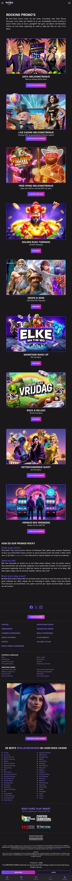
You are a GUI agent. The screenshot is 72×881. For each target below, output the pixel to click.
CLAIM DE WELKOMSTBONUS (36, 85)
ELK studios (8, 772)
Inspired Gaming (9, 796)
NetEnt (41, 759)
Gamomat (7, 785)
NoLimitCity (43, 761)
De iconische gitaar (43, 676)
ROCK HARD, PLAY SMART (36, 808)
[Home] (9, 3)
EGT (5, 770)
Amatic (6, 753)
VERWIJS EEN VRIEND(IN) (36, 531)
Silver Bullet (43, 787)
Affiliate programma (8, 672)
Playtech (42, 772)
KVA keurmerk (6, 674)
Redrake (42, 781)
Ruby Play (42, 785)
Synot (41, 793)
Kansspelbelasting (7, 664)
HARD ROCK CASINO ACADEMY (36, 738)
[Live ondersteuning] (69, 3)
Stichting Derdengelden (44, 672)
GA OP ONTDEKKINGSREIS (36, 475)
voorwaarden (19, 555)
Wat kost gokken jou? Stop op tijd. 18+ (36, 811)
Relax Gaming (43, 783)
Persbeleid (40, 674)
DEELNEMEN (36, 251)
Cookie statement (7, 676)
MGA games (43, 755)
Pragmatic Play (44, 774)
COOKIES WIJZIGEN (36, 617)
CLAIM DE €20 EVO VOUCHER (36, 138)
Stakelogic (42, 791)
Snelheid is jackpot (8, 661)
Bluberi (6, 761)
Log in (54, 872)
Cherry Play (7, 768)
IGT (5, 791)
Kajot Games (8, 800)
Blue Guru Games (9, 763)
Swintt (41, 796)
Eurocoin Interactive (10, 774)
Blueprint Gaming (9, 765)
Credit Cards (6, 659)
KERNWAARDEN (7, 629)
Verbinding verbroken (43, 664)
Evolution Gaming (9, 776)
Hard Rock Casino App (9, 669)
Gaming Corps (8, 783)
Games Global (8, 781)
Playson (41, 770)
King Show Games (45, 753)
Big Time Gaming (9, 759)
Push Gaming (43, 776)
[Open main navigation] (2, 3)
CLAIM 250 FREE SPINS (36, 194)
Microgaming (43, 757)
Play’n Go (42, 768)
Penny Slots (41, 659)
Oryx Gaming (43, 765)
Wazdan (41, 798)
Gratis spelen (41, 657)
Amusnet (7, 755)
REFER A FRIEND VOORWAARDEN (13, 646)
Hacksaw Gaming (9, 789)
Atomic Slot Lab (9, 757)
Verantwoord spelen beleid (45, 669)
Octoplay (42, 763)
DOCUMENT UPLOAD (44, 642)
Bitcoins (39, 661)
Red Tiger (42, 778)
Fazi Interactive (9, 778)
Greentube (7, 787)
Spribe (41, 789)
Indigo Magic (8, 793)
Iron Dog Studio (9, 798)
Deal (3, 657)
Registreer (18, 872)
